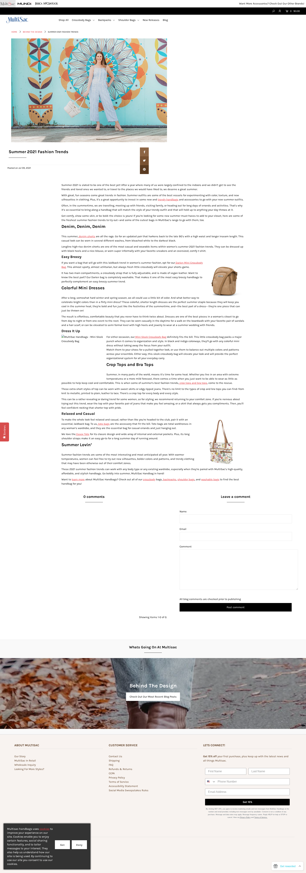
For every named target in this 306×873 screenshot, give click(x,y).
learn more (78, 479)
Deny (79, 844)
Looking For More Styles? (29, 769)
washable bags (210, 479)
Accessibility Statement (123, 786)
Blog (165, 20)
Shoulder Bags (127, 20)
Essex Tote (82, 434)
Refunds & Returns (120, 769)
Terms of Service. (260, 817)
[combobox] (210, 781)
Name (183, 511)
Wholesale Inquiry (25, 764)
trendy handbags (168, 199)
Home (14, 32)
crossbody (149, 479)
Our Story (20, 756)
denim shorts (86, 236)
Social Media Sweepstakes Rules (128, 790)
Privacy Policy (117, 777)
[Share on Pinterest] (144, 169)
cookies (44, 829)
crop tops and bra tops (193, 383)
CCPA (112, 773)
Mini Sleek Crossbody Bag (150, 337)
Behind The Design (32, 32)
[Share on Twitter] (144, 160)
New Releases (151, 20)
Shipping (114, 760)
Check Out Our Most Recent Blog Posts (153, 696)
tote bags (103, 423)
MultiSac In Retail (25, 760)
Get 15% (247, 802)
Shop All (64, 20)
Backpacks (105, 20)
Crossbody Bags (82, 20)
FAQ (111, 764)
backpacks (169, 479)
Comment (186, 546)
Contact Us (115, 756)
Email (183, 529)
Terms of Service (119, 781)
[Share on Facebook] (144, 151)
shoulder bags (186, 479)
